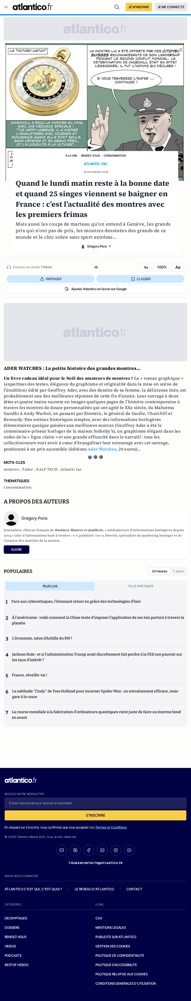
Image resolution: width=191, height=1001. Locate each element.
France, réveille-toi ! (29, 675)
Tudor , (29, 469)
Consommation (115, 155)
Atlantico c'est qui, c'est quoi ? (33, 889)
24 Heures (159, 571)
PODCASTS (13, 955)
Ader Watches (101, 449)
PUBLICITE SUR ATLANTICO (116, 937)
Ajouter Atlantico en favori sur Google (99, 289)
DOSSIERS (12, 927)
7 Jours (178, 571)
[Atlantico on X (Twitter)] (75, 850)
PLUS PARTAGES (141, 586)
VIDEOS (10, 946)
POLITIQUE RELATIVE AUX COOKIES (122, 974)
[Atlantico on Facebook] (88, 850)
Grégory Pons (97, 246)
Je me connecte (170, 7)
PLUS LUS (50, 586)
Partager (53, 279)
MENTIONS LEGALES (111, 927)
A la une (71, 155)
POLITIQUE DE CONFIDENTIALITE (120, 955)
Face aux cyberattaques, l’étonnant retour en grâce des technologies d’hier (76, 601)
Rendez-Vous (90, 155)
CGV (99, 918)
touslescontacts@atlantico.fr (95, 863)
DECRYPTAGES (16, 918)
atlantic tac (71, 469)
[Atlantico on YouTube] (129, 850)
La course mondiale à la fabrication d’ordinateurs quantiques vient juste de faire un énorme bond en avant (96, 715)
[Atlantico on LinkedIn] (102, 850)
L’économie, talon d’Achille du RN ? (42, 638)
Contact (134, 889)
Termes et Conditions (111, 827)
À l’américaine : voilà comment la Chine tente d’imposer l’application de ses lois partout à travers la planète (98, 620)
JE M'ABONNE (138, 7)
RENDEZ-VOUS (15, 937)
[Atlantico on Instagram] (115, 850)
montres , (13, 469)
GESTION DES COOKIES (113, 946)
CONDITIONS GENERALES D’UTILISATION (126, 983)
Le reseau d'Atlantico (94, 889)
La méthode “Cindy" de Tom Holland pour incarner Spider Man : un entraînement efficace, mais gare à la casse (95, 694)
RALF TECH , (48, 469)
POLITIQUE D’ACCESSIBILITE (116, 965)
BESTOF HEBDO (16, 965)
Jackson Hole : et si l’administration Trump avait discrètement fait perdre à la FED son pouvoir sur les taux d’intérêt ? (97, 657)
